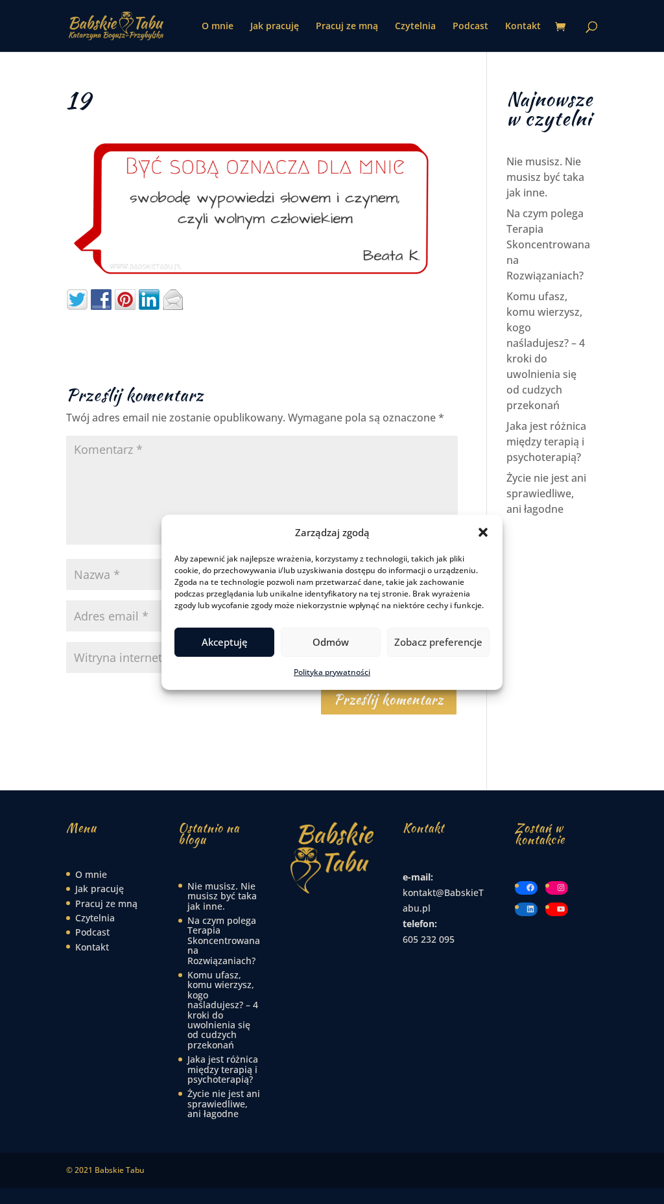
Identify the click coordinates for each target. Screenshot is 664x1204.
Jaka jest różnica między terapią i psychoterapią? (546, 441)
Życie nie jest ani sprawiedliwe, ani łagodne (546, 493)
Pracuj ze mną (347, 26)
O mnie (217, 26)
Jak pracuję (274, 26)
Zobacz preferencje (438, 641)
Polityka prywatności (332, 672)
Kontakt (523, 26)
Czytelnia (415, 26)
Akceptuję (225, 641)
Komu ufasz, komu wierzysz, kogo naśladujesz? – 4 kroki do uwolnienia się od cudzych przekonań (222, 1010)
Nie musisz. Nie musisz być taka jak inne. (545, 177)
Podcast (470, 26)
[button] (483, 532)
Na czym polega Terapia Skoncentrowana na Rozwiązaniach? (548, 244)
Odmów (331, 641)
